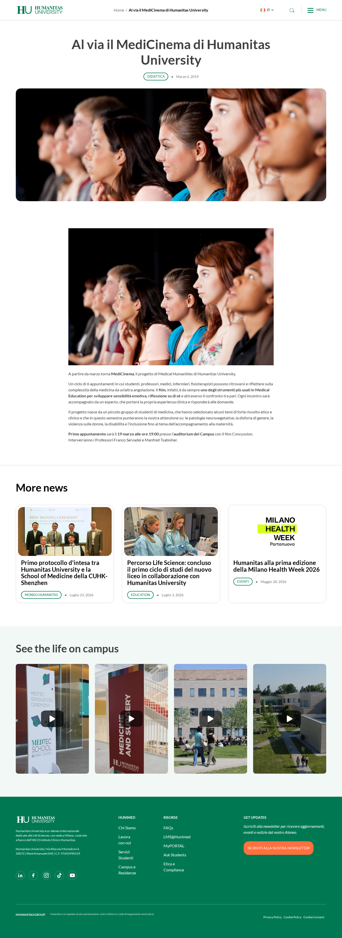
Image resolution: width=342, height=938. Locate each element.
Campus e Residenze (127, 869)
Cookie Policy (292, 917)
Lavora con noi (124, 839)
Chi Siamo (127, 827)
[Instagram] (46, 875)
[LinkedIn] (20, 875)
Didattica (156, 76)
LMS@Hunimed (177, 836)
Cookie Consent (313, 917)
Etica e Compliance (173, 866)
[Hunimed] (52, 819)
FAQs (168, 827)
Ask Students (174, 854)
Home (119, 10)
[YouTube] (72, 875)
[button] (266, 10)
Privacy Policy (272, 917)
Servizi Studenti (125, 854)
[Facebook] (33, 875)
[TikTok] (59, 875)
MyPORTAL (173, 845)
